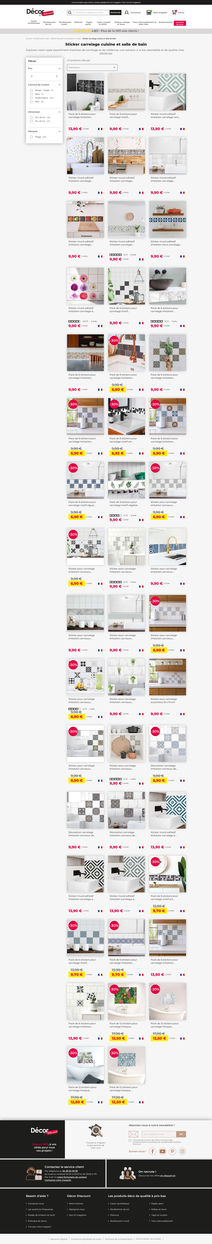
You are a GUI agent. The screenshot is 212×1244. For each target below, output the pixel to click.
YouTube (162, 1151)
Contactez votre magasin (58, 1180)
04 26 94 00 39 (70, 1171)
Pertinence (92, 67)
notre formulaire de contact (72, 1177)
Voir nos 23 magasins (131, 2)
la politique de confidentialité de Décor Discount (157, 1143)
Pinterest (172, 1151)
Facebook (152, 1151)
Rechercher (115, 12)
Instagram (182, 1151)
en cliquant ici (167, 1175)
